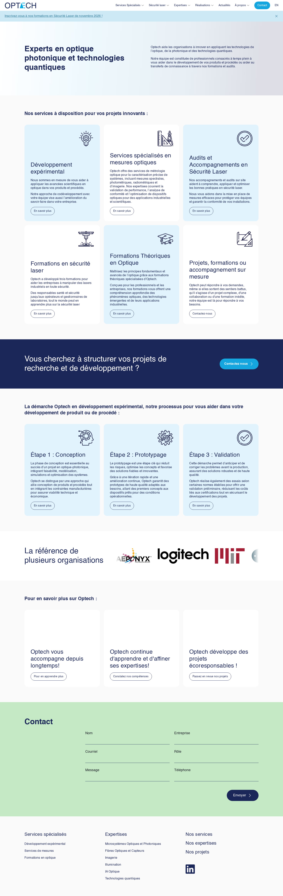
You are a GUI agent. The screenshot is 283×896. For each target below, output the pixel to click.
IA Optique (112, 871)
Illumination (113, 864)
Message (92, 770)
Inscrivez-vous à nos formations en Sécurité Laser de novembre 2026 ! (53, 16)
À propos (240, 5)
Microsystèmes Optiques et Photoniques (133, 844)
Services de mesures (39, 851)
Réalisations (202, 5)
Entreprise (182, 733)
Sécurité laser (157, 5)
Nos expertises (201, 843)
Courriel (91, 751)
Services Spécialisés (128, 5)
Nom (89, 733)
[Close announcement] (276, 16)
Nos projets (197, 852)
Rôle (177, 751)
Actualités (224, 5)
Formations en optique (40, 857)
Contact (262, 5)
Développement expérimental (44, 844)
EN (276, 5)
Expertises (180, 5)
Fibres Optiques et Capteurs (124, 851)
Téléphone (182, 770)
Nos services (199, 834)
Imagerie (111, 857)
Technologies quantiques (122, 878)
